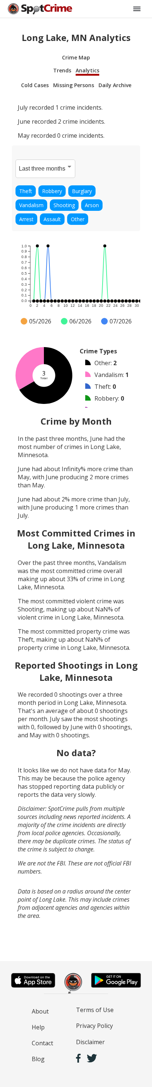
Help (38, 1027)
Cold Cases (35, 85)
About (40, 1011)
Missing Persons (73, 85)
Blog (38, 1059)
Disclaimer (90, 1042)
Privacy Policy (94, 1026)
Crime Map (76, 57)
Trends (62, 70)
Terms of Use (95, 1010)
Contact (42, 1043)
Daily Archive (115, 85)
